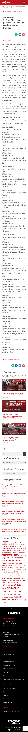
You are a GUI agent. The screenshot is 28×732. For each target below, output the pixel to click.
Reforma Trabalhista (10, 582)
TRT (13, 599)
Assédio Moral (9, 544)
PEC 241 (13, 570)
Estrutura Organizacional (10, 668)
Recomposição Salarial (11, 576)
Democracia (8, 552)
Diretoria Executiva (8, 654)
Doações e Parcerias (8, 661)
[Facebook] (9, 613)
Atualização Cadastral (9, 702)
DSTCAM (5, 695)
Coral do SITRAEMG (19, 548)
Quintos (14, 574)
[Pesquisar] (24, 454)
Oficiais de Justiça (11, 568)
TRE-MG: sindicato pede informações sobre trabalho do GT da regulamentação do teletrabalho (14, 521)
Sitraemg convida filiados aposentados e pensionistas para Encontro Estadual (12, 416)
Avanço (20, 544)
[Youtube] (15, 613)
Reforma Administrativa (12, 578)
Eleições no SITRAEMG (20, 552)
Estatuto (5, 676)
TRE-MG (19, 597)
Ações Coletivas (7, 715)
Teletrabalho (7, 597)
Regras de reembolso (9, 692)
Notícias (14, 11)
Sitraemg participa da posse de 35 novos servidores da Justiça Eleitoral (13, 394)
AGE (5, 542)
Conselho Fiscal (7, 658)
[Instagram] (12, 613)
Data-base (18, 550)
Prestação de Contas (9, 665)
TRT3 (22, 600)
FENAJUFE (10, 555)
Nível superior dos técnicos (18, 565)
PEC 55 (7, 570)
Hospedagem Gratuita (9, 688)
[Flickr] (18, 613)
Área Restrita (6, 699)
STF (9, 594)
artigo (18, 542)
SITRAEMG (16, 359)
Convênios (8, 11)
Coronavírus (7, 550)
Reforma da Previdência (14, 580)
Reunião (9, 585)
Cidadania (8, 546)
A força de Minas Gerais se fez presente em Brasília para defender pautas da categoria (13, 439)
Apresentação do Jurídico (10, 711)
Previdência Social (10, 572)
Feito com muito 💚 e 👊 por (14, 727)
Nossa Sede (6, 672)
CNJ (18, 546)
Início (3, 6)
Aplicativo (12, 542)
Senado (20, 11)
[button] (24, 2)
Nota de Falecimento (14, 563)
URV (4, 602)
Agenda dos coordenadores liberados (13, 679)
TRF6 (5, 600)
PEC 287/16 (21, 570)
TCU (17, 595)
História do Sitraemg (9, 651)
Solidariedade (15, 592)
